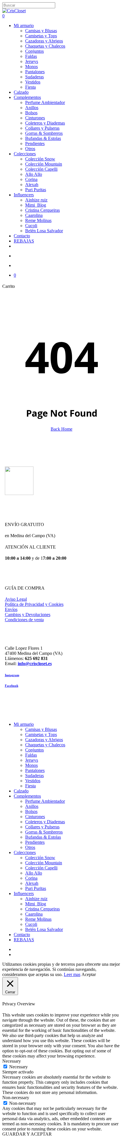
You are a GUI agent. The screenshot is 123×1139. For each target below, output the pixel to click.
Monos (31, 765)
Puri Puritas (35, 888)
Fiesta (30, 785)
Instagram (12, 675)
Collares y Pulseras (42, 826)
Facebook (11, 685)
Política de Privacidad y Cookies (34, 604)
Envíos (11, 609)
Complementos (27, 796)
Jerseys (31, 760)
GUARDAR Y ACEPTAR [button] (27, 1134)
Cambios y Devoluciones (27, 614)
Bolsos (31, 811)
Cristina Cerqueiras (42, 908)
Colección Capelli (41, 867)
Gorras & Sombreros (44, 832)
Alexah (31, 883)
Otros (30, 847)
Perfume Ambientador (45, 801)
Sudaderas (34, 775)
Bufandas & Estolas (43, 837)
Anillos (31, 806)
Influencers (24, 893)
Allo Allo (33, 873)
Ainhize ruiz (36, 898)
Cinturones (35, 816)
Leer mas (72, 974)
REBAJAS (24, 939)
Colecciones (25, 852)
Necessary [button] (11, 1061)
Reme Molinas (38, 919)
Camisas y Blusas (41, 729)
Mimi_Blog (35, 903)
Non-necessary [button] (15, 1097)
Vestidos (32, 780)
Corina (31, 878)
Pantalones (35, 770)
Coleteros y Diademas (45, 821)
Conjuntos (34, 749)
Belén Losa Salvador (44, 929)
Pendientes (35, 842)
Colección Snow (40, 857)
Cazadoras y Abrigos (44, 739)
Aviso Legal (16, 599)
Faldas (31, 755)
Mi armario (24, 724)
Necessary (18, 1066)
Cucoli (31, 924)
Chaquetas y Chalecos (45, 744)
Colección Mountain (43, 862)
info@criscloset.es (35, 663)
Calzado (21, 790)
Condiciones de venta (24, 619)
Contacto (22, 934)
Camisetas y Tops (41, 734)
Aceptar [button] (89, 974)
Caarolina (34, 914)
